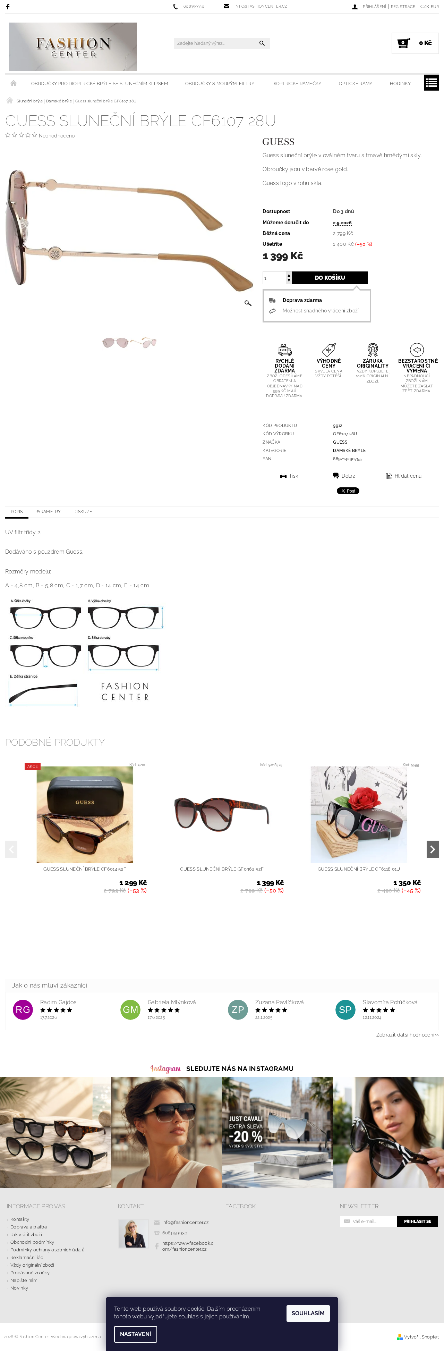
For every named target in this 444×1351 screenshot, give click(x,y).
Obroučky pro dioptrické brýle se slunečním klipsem (99, 83)
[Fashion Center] (73, 47)
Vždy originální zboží (32, 1265)
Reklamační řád (26, 1257)
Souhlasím (308, 1313)
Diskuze (83, 511)
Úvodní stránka (14, 84)
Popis (17, 511)
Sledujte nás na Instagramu (239, 1068)
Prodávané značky (30, 1272)
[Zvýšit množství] (289, 274)
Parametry (48, 511)
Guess (340, 442)
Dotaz (348, 476)
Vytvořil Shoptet (421, 1337)
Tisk (293, 476)
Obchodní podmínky (32, 1242)
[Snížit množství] (289, 281)
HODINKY (400, 83)
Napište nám (24, 1280)
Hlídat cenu (408, 476)
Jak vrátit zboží (26, 1234)
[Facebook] (8, 6)
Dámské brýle (349, 450)
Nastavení (135, 1334)
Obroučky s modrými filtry (219, 83)
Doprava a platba (28, 1227)
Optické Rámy (356, 83)
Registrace (403, 7)
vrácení (336, 310)
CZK (424, 6)
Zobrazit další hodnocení (405, 1034)
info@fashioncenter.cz (185, 1222)
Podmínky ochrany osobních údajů (47, 1249)
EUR (435, 7)
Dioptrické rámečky (297, 83)
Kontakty (19, 1219)
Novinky (19, 1288)
